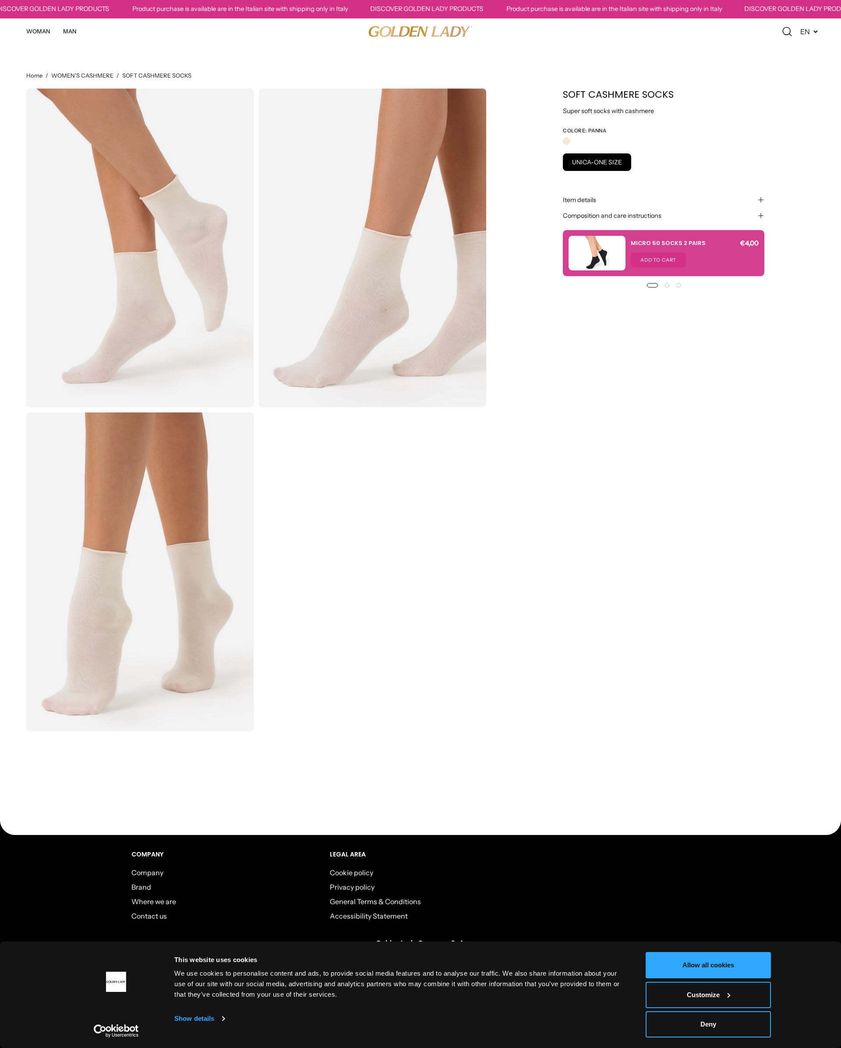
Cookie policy (351, 872)
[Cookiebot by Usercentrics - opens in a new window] (116, 1030)
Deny (708, 1024)
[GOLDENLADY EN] (420, 31)
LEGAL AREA (348, 855)
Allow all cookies (708, 965)
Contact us (149, 915)
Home (34, 75)
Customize (703, 994)
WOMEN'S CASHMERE (82, 75)
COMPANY (147, 855)
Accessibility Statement (369, 915)
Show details (194, 1018)
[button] (787, 31)
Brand (141, 886)
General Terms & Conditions (375, 901)
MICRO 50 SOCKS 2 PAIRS (668, 243)
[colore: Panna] (566, 141)
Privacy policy (352, 886)
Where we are (153, 901)
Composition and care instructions (612, 216)
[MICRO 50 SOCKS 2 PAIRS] (597, 253)
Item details (579, 200)
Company (147, 872)
